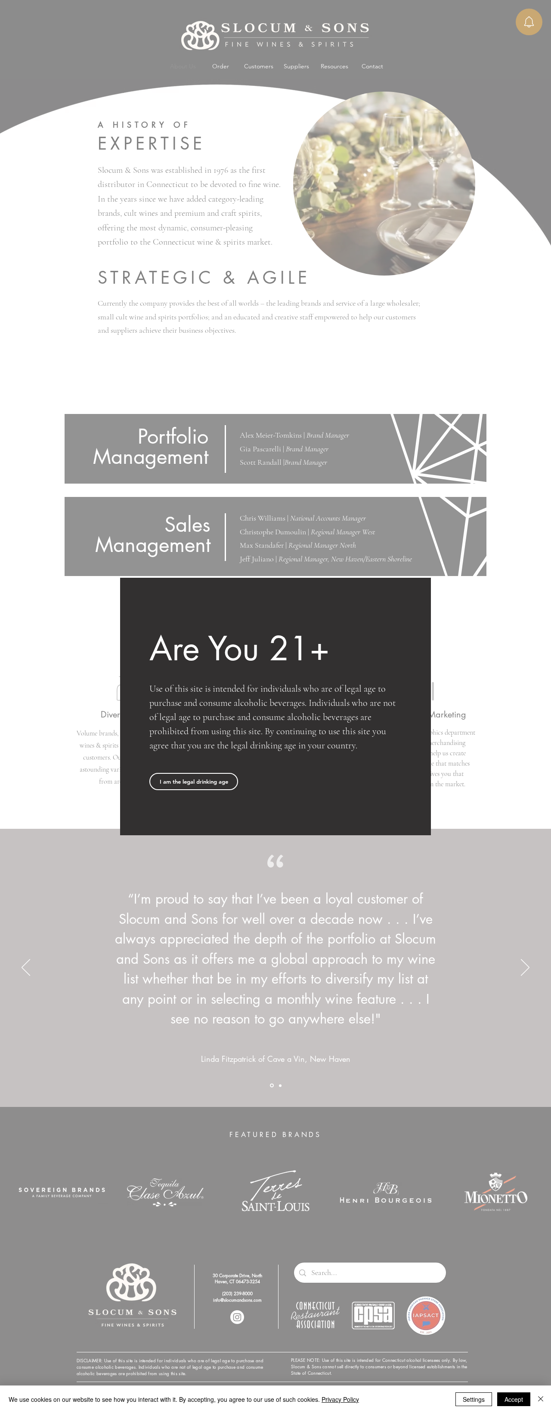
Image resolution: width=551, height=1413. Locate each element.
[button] (193, 781)
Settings (474, 1399)
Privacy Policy (340, 1399)
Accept (514, 1399)
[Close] (541, 1399)
